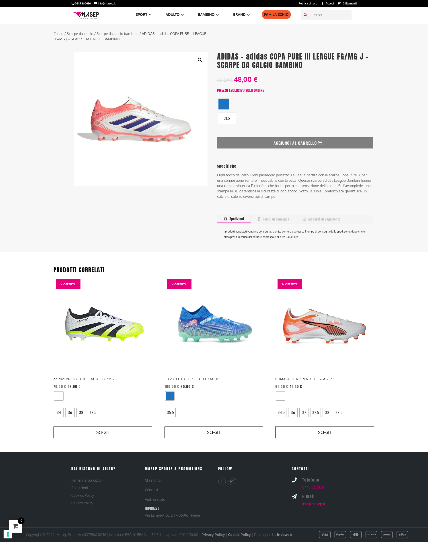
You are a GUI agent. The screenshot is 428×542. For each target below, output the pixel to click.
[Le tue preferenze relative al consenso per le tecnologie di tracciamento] (8, 534)
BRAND (239, 14)
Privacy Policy (213, 534)
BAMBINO (206, 14)
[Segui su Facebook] (222, 481)
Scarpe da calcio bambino (117, 33)
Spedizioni (236, 218)
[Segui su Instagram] (232, 481)
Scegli (102, 432)
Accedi (330, 3)
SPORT (141, 14)
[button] (200, 60)
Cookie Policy (239, 534)
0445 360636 (313, 487)
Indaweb (284, 534)
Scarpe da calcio (80, 33)
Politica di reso (308, 3)
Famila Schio (276, 14)
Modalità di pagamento (324, 219)
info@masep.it (313, 504)
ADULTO (173, 14)
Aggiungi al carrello (295, 143)
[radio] (223, 104)
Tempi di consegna (276, 219)
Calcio (58, 33)
